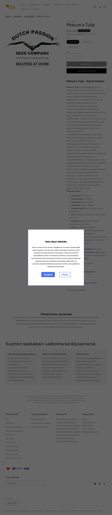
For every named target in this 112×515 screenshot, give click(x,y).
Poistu (65, 274)
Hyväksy (48, 274)
